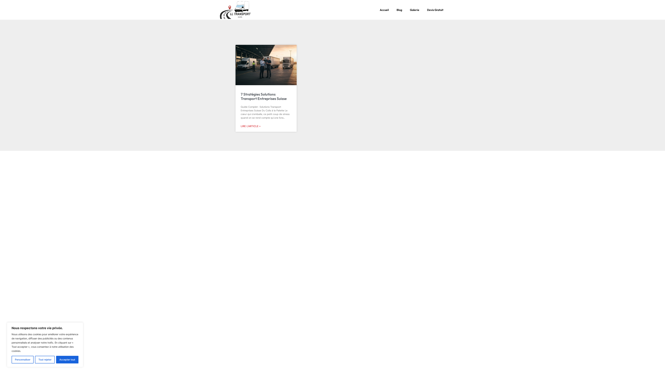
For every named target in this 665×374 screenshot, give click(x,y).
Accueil (384, 10)
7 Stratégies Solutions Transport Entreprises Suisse (264, 96)
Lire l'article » (250, 126)
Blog (399, 10)
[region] (45, 344)
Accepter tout (67, 359)
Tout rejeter (44, 359)
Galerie (414, 10)
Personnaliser (22, 359)
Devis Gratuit (435, 10)
